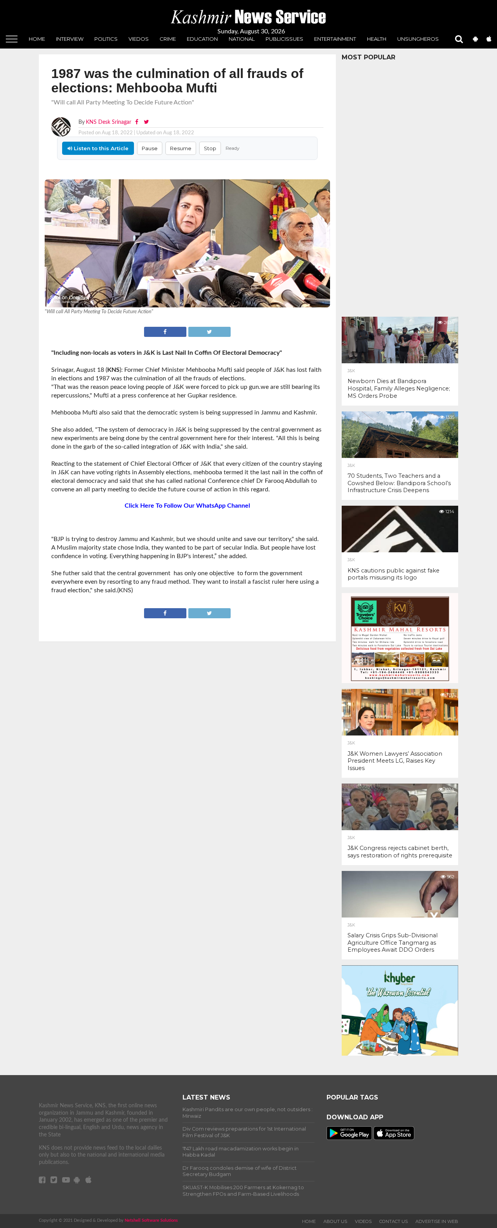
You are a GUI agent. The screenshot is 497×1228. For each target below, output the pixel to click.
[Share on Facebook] (166, 331)
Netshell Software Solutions (151, 1220)
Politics (106, 39)
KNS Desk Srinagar (108, 122)
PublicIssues (284, 39)
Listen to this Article (100, 148)
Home (37, 39)
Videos (363, 1221)
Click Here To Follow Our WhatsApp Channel (187, 506)
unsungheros (418, 39)
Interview (69, 39)
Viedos (139, 39)
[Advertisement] (400, 186)
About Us (335, 1221)
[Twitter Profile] (146, 122)
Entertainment (335, 39)
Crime (168, 39)
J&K (351, 371)
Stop (210, 148)
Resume (180, 148)
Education (202, 39)
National (242, 39)
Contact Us (393, 1221)
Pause (150, 148)
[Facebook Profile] (137, 122)
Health (376, 39)
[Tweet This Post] (209, 331)
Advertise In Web (436, 1221)
